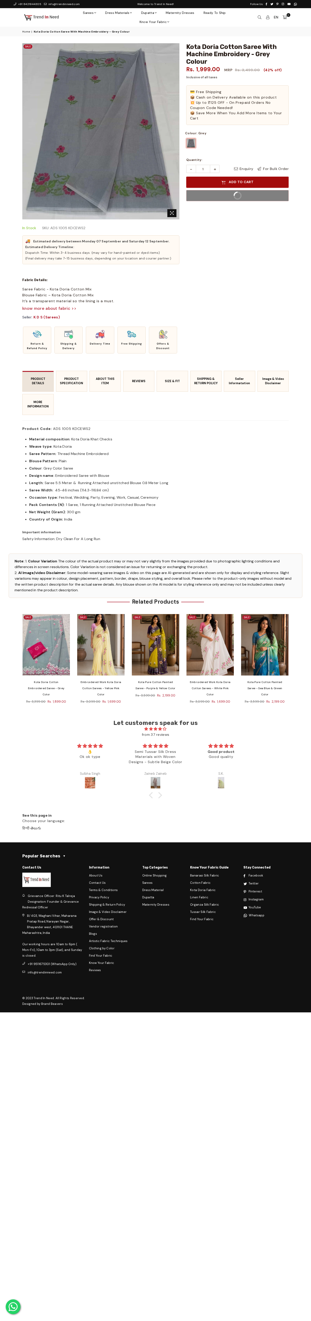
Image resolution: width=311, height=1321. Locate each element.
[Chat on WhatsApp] (13, 1306)
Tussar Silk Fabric (203, 912)
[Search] (259, 17)
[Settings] (268, 17)
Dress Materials (117, 13)
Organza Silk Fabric (204, 905)
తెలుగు (36, 828)
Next (297, 662)
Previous (14, 662)
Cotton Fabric (200, 883)
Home (26, 31)
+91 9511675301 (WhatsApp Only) (52, 964)
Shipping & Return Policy (107, 905)
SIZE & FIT (172, 381)
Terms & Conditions (103, 890)
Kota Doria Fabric (203, 890)
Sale (28, 46)
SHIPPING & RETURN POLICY (206, 381)
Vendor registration (103, 926)
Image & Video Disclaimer (273, 381)
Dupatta (147, 13)
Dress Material (153, 890)
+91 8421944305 (29, 4)
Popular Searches (44, 856)
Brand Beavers (52, 1004)
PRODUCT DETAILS (38, 381)
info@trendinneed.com (64, 4)
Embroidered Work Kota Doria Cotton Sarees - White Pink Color (155, 688)
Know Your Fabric (153, 22)
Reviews (95, 970)
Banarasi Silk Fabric (204, 875)
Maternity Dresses (180, 13)
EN (276, 17)
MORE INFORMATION (38, 404)
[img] (155, 729)
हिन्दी (26, 828)
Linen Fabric (199, 897)
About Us (96, 875)
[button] (37, 340)
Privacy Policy (99, 897)
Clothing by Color (102, 948)
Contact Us (97, 883)
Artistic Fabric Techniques (108, 941)
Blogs (93, 934)
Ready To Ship (215, 13)
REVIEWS (138, 381)
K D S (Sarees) (46, 317)
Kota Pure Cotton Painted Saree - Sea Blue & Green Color (210, 688)
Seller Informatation (239, 381)
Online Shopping (154, 875)
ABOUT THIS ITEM (105, 381)
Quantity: (194, 160)
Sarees (88, 13)
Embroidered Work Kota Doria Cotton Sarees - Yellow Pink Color (46, 688)
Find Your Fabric (100, 956)
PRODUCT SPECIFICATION (71, 381)
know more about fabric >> (49, 308)
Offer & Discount (101, 919)
